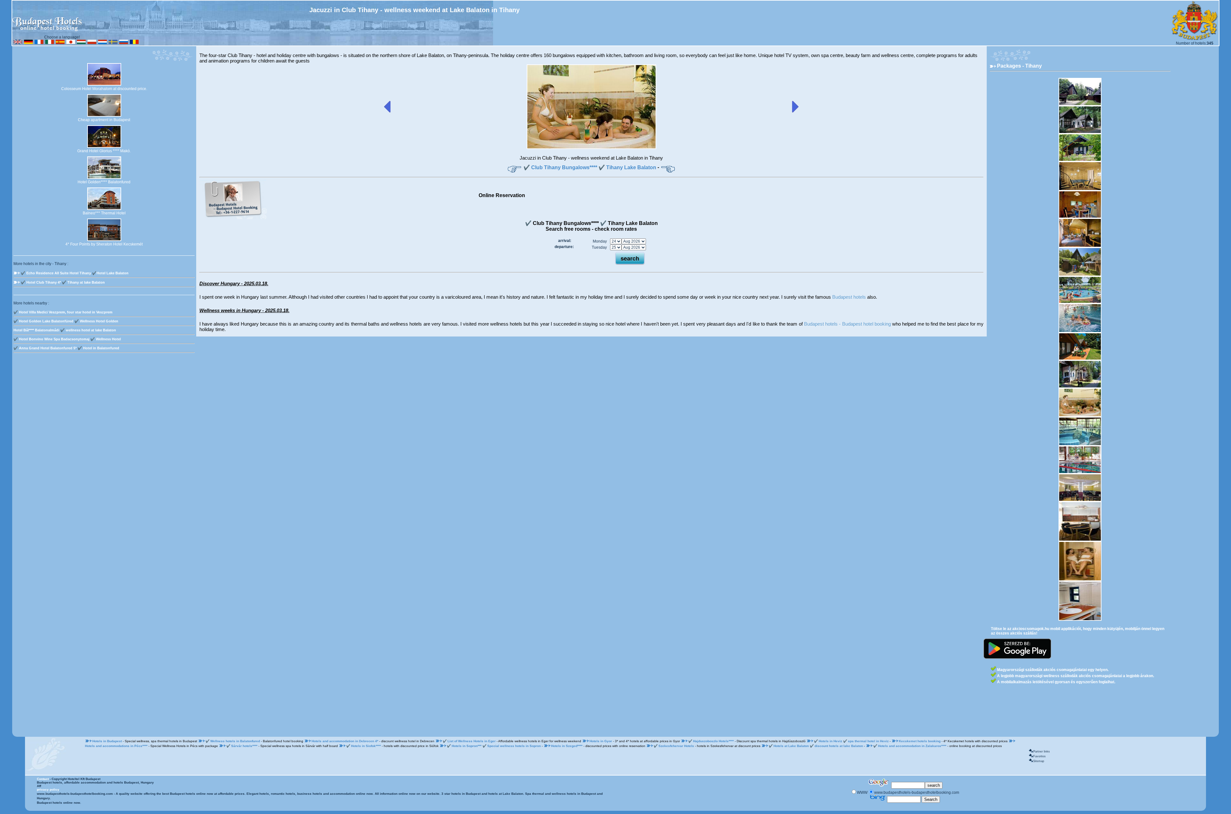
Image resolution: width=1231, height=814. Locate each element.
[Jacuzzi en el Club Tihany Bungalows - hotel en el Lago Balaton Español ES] (60, 43)
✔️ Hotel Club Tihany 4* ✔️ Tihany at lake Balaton (63, 282)
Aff (39, 786)
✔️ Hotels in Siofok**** (364, 746)
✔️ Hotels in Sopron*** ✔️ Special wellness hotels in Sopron (494, 746)
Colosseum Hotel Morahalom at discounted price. (104, 89)
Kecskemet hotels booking (920, 741)
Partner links (1041, 751)
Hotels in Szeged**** (567, 746)
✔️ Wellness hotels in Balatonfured (233, 741)
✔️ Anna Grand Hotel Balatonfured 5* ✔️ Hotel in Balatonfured (66, 348)
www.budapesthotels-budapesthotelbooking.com (75, 793)
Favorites (1039, 756)
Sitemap (1038, 761)
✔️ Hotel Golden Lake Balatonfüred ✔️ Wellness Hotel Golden (65, 321)
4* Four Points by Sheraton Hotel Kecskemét (104, 244)
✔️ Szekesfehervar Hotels (674, 746)
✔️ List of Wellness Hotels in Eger (470, 741)
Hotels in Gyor (601, 741)
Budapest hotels (849, 297)
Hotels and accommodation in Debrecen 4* (345, 741)
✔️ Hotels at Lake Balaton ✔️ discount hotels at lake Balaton (816, 746)
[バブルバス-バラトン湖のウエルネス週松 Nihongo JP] (71, 43)
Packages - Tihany (1019, 66)
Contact (43, 779)
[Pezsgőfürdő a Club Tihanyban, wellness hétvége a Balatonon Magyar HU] (81, 43)
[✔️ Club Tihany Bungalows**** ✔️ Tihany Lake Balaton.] (591, 147)
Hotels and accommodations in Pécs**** (116, 746)
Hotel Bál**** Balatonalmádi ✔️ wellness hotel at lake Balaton (64, 330)
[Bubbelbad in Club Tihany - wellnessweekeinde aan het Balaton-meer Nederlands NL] (102, 43)
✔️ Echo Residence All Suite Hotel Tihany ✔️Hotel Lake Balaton (75, 273)
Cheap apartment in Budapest (104, 120)
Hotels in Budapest (107, 741)
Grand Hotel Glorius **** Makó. (104, 151)
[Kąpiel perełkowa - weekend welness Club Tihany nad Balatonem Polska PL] (92, 43)
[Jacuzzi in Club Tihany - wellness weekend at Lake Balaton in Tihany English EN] (18, 43)
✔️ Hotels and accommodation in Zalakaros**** (910, 746)
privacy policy (48, 789)
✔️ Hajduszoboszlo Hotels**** (711, 741)
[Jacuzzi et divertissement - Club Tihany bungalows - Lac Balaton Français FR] (39, 43)
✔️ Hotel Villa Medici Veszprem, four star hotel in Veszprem (63, 312)
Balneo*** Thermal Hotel (104, 213)
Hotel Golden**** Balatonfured (104, 182)
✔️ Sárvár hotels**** (242, 746)
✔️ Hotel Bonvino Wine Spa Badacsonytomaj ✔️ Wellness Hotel (67, 339)
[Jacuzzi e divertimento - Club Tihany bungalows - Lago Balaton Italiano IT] (49, 43)
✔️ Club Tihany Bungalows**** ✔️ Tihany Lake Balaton (589, 167)
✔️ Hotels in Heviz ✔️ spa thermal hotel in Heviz (851, 741)
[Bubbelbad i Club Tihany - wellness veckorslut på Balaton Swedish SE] (113, 43)
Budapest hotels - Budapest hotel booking (847, 324)
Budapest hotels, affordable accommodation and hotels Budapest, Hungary (95, 782)
